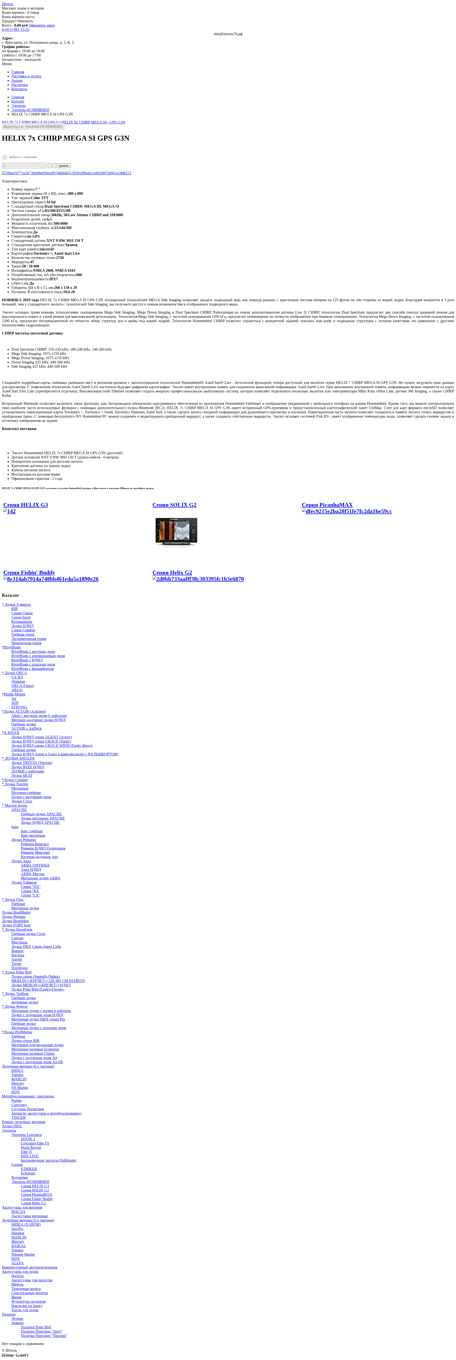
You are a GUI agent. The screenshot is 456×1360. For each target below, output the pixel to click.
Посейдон (19, 968)
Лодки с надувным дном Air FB (37, 1062)
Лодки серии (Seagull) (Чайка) (35, 976)
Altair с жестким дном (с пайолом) (39, 716)
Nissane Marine (23, 1254)
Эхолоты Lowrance (26, 1135)
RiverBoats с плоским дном (33, 664)
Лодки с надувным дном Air (34, 1058)
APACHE (19, 810)
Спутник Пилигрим (27, 1109)
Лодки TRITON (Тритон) (31, 763)
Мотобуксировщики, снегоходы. (28, 1096)
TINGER (18, 1118)
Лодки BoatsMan (15, 921)
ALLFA (17, 1263)
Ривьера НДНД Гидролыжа (43, 848)
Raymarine (19, 1177)
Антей (16, 959)
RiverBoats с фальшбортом (32, 669)
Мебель (17, 1284)
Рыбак (16, 1100)
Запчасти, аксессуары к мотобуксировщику (46, 1113)
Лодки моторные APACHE (43, 818)
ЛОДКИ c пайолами (27, 771)
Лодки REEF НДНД (27, 767)
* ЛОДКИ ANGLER (18, 758)
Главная (17, 97)
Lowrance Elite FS (35, 1143)
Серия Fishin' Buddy (29, 572)
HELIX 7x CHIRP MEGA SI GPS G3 (32, 122)
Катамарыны (21, 622)
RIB (14, 609)
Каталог (17, 101)
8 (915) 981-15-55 (15, 30)
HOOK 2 (28, 1139)
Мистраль (19, 942)
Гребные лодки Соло (28, 934)
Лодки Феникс (14, 917)
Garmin (17, 1165)
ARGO (17, 690)
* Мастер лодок (14, 805)
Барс (15, 827)
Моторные (19, 788)
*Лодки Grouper (15, 780)
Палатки (9, 1314)
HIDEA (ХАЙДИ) (26, 1224)
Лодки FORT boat (16, 925)
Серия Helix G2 (172, 572)
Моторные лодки (25, 908)
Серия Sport (20, 617)
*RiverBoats (11, 647)
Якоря (16, 1297)
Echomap (28, 1173)
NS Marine (19, 1088)
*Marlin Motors (13, 694)
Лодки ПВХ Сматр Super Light (36, 947)
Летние (17, 1319)
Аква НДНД (31, 870)
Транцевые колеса (26, 1289)
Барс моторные (33, 835)
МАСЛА (18, 1212)
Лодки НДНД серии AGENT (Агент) (41, 737)
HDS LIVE (29, 1156)
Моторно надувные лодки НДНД (38, 720)
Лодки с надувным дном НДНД (37, 1015)
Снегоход (19, 1105)
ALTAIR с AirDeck (26, 728)
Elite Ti (26, 1152)
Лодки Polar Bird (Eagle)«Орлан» (37, 989)
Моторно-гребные (26, 793)
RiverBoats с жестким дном (33, 651)
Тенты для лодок (24, 1310)
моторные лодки (24, 1002)
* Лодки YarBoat (15, 994)
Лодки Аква (21, 861)
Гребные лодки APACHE (41, 814)
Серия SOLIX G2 (35, 1190)
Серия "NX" (31, 887)
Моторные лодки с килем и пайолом (41, 1011)
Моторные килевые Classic (33, 1053)
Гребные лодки (23, 724)
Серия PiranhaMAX (327, 505)
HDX (15, 1092)
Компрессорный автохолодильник (29, 1267)
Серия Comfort (23, 630)
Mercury (17, 1083)
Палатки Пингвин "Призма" (44, 1336)
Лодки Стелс (21, 801)
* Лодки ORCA (14, 673)
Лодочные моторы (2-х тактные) (28, 1220)
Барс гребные (32, 831)
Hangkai (17, 1233)
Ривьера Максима (35, 852)
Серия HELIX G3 (35, 1186)
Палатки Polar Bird (36, 1327)
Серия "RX (30, 891)
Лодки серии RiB (25, 1041)
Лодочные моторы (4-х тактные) (28, 1066)
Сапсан (17, 938)
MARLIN (19, 1079)
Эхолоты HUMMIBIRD (30, 110)
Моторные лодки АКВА (40, 878)
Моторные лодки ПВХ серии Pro (38, 1019)
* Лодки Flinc (13, 899)
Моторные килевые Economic (35, 1049)
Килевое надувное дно (39, 857)
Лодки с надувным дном (31, 797)
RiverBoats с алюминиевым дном (38, 656)
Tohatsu (17, 1075)
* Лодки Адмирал (16, 604)
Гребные (18, 904)
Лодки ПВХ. (12, 1126)
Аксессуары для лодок (20, 1271)
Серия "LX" (30, 895)
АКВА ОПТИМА (35, 865)
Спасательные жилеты (29, 1293)
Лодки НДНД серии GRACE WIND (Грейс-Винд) (51, 746)
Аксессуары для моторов (22, 1207)
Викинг (17, 951)
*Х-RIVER (10, 733)
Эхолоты (18, 106)
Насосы (17, 1276)
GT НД (17, 677)
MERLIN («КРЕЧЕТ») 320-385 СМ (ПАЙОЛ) (48, 981)
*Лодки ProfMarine (17, 1032)
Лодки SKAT (22, 775)
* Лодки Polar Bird (17, 972)
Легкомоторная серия (28, 639)
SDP (15, 703)
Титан (16, 964)
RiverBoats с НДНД (27, 660)
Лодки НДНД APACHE (40, 823)
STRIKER (29, 1169)
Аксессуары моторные (29, 1216)
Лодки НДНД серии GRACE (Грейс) (41, 741)
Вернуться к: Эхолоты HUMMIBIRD (33, 126)
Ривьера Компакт (35, 844)
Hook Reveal (31, 1147)
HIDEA (17, 1071)
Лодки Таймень (24, 882)
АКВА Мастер (32, 874)
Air (13, 699)
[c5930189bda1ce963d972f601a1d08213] (98, 173)
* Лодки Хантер (15, 784)
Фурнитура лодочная (28, 1301)
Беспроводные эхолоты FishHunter (48, 1160)
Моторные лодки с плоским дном (38, 1028)
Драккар (18, 681)
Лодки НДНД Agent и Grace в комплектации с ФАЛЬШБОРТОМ (64, 754)
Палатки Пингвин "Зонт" (41, 1331)
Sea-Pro (17, 1229)
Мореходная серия (26, 643)
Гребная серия (22, 634)
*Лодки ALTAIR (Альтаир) (24, 711)
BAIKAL (18, 1246)
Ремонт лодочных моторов (23, 1122)
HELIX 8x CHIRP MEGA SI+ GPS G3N (93, 122)
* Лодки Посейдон (17, 929)
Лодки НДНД (22, 626)
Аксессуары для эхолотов (31, 1280)
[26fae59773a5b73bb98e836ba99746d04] (34, 173)
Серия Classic (22, 613)
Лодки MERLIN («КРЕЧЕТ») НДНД (41, 985)
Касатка (17, 955)
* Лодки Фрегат (15, 1006)
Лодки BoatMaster (16, 912)
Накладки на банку (27, 1306)
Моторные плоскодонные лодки (37, 1045)
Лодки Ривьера (23, 840)
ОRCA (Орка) (22, 686)
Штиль (7, 4)
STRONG (19, 707)
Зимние (17, 1323)
